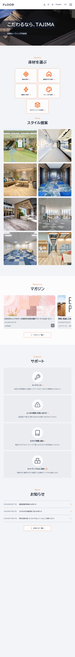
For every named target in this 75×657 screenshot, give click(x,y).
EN (65, 4)
